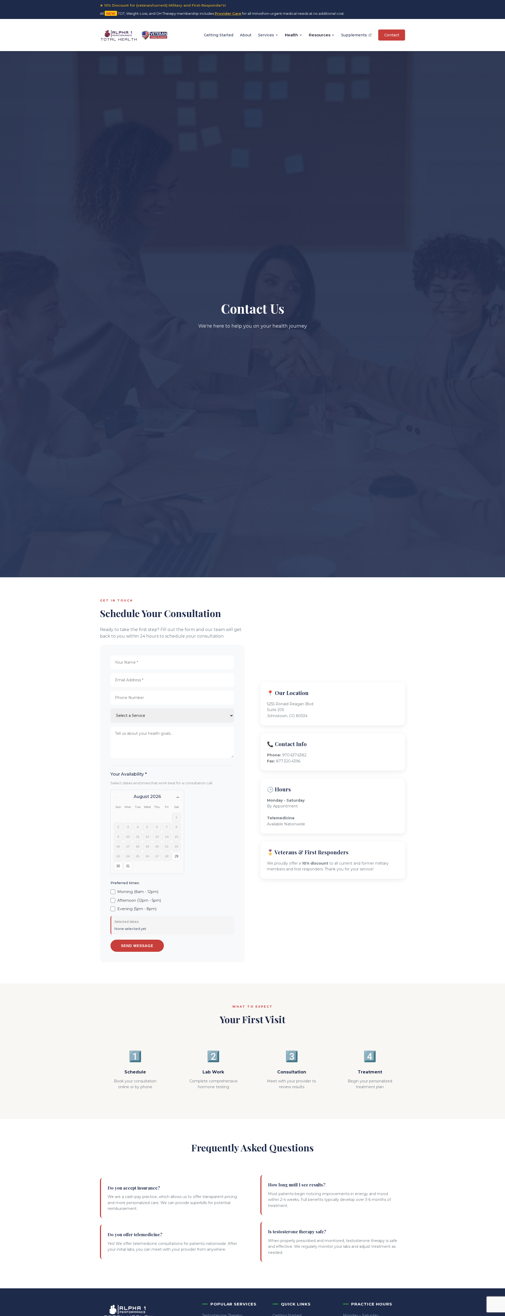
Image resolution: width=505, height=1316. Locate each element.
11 (137, 837)
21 (167, 847)
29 (176, 856)
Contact (391, 34)
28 (167, 856)
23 (118, 856)
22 (176, 847)
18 (137, 847)
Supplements (354, 34)
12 (147, 837)
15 (176, 837)
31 (128, 866)
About (245, 34)
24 (128, 856)
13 (157, 837)
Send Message (137, 946)
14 (167, 837)
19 (147, 847)
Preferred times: (125, 883)
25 (137, 856)
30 (118, 866)
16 (118, 847)
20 (157, 847)
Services (266, 34)
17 (128, 847)
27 (157, 856)
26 (147, 856)
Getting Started (218, 34)
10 (128, 837)
